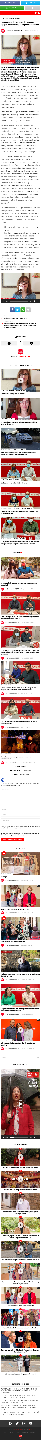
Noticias (11, 419)
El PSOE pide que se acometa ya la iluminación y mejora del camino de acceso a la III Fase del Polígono (18, 454)
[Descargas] (20, 863)
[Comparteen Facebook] (12, 309)
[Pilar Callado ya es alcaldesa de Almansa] (20, 928)
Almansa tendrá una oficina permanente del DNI (15, 909)
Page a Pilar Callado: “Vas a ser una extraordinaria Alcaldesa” (20, 1328)
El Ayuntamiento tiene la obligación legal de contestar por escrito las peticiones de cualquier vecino (20, 1010)
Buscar (38, 1058)
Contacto (10, 1432)
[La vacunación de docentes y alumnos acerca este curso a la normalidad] (20, 568)
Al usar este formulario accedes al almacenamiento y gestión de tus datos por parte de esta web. (20, 834)
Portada (22, 449)
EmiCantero (18, 1429)
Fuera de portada (14, 390)
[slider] (19, 301)
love (30, 1429)
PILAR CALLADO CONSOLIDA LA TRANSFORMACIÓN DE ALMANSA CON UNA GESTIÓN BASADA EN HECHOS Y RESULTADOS (19, 1391)
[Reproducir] (3, 301)
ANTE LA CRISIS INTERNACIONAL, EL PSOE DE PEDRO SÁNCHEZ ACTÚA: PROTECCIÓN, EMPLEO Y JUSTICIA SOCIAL (18, 1407)
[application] (20, 288)
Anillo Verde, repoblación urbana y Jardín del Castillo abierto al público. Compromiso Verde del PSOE (20, 1237)
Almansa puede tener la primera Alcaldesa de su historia (20, 1190)
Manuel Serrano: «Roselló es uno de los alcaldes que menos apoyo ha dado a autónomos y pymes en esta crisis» (18, 689)
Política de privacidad (28, 1432)
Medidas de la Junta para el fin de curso (13, 394)
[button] (20, 288)
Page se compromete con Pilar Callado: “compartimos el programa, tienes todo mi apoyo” (20, 1351)
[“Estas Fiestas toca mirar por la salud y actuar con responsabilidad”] (20, 741)
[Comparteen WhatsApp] (22, 309)
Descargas (4, 877)
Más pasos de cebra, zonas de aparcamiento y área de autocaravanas (20, 1375)
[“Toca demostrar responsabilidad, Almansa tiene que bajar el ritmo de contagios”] (20, 708)
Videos (23, 390)
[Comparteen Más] (28, 309)
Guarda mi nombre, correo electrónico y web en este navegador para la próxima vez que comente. (20, 827)
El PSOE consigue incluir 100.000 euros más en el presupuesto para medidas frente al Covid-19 (20, 618)
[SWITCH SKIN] (36, 13)
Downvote (31, 343)
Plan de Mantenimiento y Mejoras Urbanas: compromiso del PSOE (20, 1260)
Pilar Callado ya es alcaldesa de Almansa (13, 942)
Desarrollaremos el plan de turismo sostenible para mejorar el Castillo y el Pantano (20, 1213)
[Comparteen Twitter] (17, 309)
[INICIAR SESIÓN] (39, 13)
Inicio (4, 1432)
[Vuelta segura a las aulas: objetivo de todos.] (20, 469)
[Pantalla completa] (38, 301)
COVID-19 (5, 390)
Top (4, 853)
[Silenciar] (34, 301)
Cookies (18, 1432)
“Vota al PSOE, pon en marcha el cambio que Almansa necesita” (20, 1168)
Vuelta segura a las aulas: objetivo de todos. (14, 483)
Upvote (9, 343)
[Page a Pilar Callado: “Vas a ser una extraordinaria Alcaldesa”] (20, 1317)
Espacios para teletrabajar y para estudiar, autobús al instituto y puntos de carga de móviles (20, 1283)
